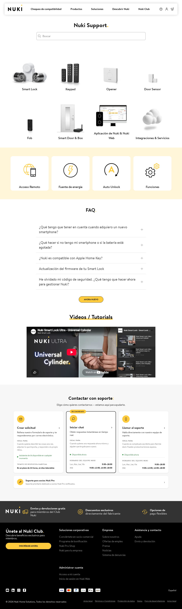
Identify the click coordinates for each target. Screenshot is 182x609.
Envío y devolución (145, 541)
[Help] (161, 9)
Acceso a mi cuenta (69, 574)
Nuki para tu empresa (70, 550)
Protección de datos (126, 601)
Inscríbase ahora (28, 546)
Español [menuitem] (172, 590)
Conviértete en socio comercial (76, 537)
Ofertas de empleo (112, 541)
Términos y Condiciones (105, 601)
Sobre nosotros (110, 537)
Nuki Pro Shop (67, 546)
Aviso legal (88, 601)
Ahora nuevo (91, 299)
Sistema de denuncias (114, 555)
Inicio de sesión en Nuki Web (74, 579)
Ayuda (138, 537)
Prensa (106, 546)
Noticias (106, 550)
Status (139, 601)
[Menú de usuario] (166, 9)
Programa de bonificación (73, 541)
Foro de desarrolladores (155, 601)
